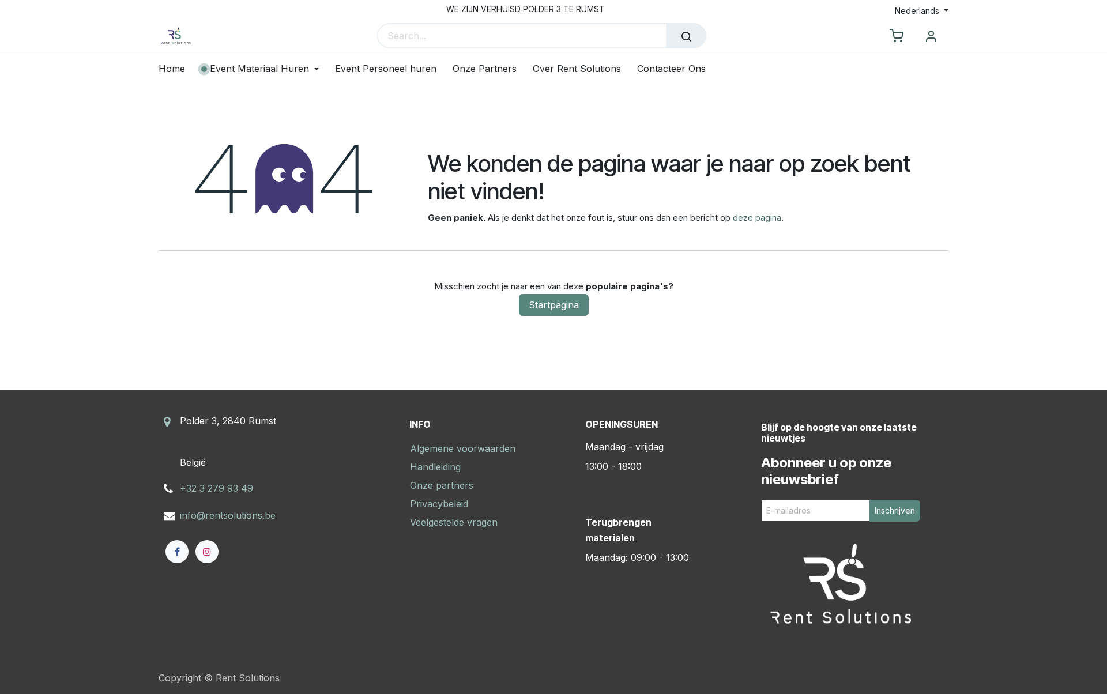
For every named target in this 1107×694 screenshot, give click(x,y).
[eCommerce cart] (896, 36)
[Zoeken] (686, 35)
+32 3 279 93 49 (216, 488)
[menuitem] (176, 69)
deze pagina (757, 217)
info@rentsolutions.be (228, 515)
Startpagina (554, 305)
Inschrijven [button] (895, 510)
